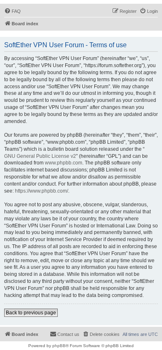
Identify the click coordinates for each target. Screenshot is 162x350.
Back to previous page (31, 313)
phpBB (59, 345)
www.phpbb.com (63, 163)
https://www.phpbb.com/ (41, 191)
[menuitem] (12, 11)
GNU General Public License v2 (40, 156)
